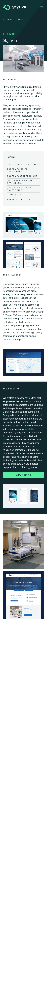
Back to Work (15, 19)
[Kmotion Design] (14, 7)
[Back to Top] (42, 981)
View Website (23, 475)
